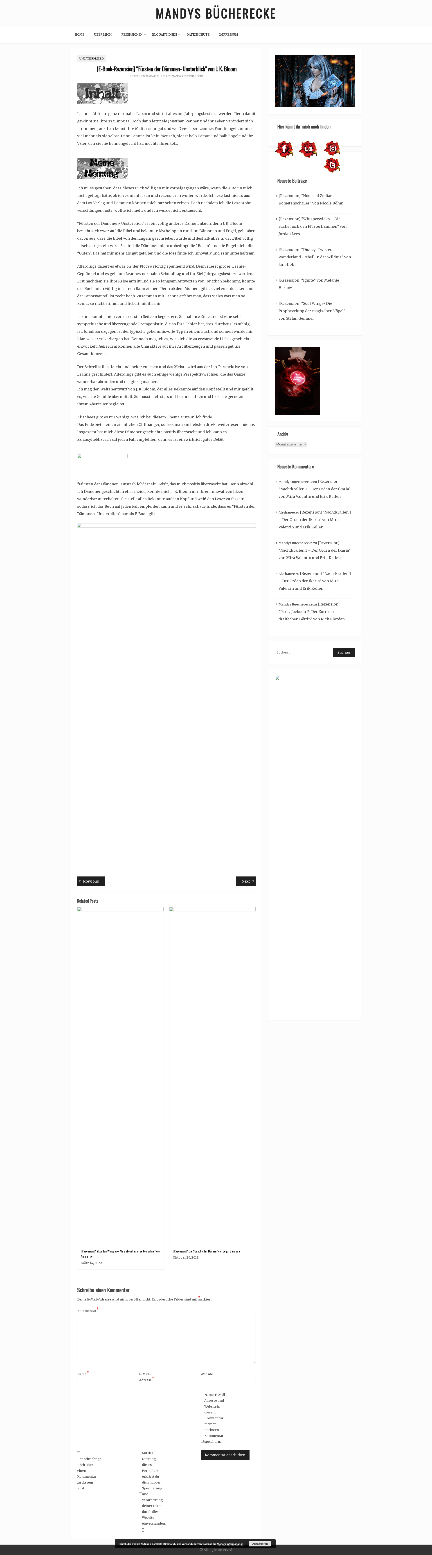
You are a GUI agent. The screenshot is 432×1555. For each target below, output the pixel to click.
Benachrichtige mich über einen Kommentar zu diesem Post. (88, 1473)
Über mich (103, 35)
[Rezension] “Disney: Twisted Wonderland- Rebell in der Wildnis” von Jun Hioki (315, 257)
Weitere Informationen (230, 1544)
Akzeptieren (260, 1544)
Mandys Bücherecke (216, 13)
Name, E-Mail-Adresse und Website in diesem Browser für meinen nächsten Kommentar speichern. (215, 1418)
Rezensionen (131, 35)
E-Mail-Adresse (146, 1377)
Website (207, 1374)
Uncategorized (91, 58)
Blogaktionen (164, 35)
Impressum (228, 35)
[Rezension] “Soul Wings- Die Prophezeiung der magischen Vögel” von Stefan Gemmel (312, 311)
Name (83, 1373)
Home (79, 35)
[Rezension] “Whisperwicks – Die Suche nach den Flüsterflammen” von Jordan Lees (312, 226)
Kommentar (88, 1310)
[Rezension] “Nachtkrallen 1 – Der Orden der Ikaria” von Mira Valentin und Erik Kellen (315, 489)
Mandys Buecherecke (188, 76)
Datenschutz (198, 35)
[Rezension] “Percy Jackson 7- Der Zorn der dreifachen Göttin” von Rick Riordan (312, 611)
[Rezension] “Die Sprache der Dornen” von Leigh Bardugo (206, 1251)
